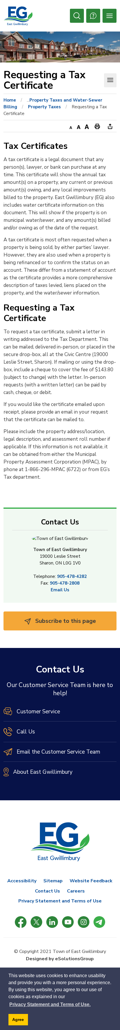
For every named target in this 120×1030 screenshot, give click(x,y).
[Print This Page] (97, 126)
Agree (18, 1019)
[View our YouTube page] (68, 922)
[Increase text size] (87, 126)
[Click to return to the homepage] (18, 16)
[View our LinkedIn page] (52, 922)
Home (9, 100)
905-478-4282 (72, 576)
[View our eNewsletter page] (99, 922)
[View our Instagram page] (83, 922)
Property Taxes (44, 107)
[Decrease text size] (70, 126)
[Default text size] (79, 126)
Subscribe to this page (65, 621)
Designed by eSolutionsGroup (60, 959)
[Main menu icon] (110, 16)
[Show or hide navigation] (110, 80)
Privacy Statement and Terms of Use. (50, 1004)
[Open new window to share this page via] (110, 126)
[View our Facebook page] (21, 922)
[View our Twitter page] (36, 922)
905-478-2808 (65, 583)
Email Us (60, 590)
